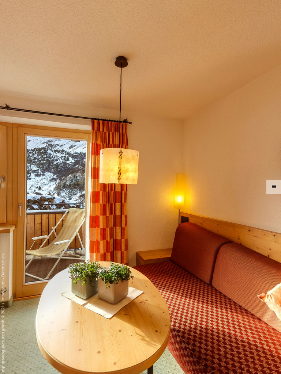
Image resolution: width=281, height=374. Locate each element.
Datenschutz (2, 265)
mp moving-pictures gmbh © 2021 (2, 338)
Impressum (2, 290)
